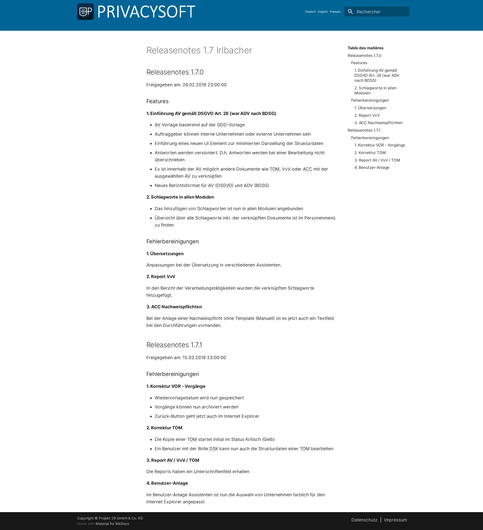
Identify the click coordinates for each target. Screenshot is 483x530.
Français (335, 11)
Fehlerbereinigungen (370, 100)
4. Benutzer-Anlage (371, 167)
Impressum (395, 519)
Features (359, 62)
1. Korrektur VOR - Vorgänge (379, 145)
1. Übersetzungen (370, 107)
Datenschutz (364, 519)
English (323, 11)
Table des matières (366, 48)
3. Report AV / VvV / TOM (377, 160)
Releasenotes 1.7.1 (364, 130)
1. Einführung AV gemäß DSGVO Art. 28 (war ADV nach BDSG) (376, 75)
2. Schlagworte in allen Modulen (375, 90)
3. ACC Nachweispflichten (378, 122)
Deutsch (310, 11)
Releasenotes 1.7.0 (364, 55)
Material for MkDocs (112, 523)
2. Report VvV (367, 115)
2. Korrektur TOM (370, 152)
